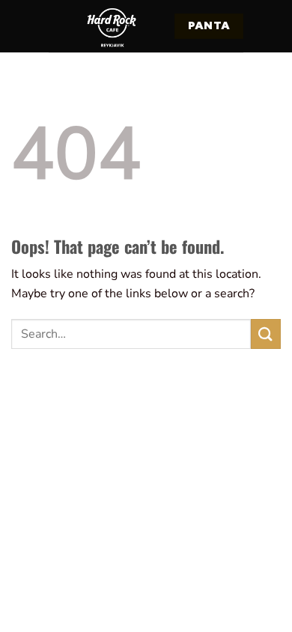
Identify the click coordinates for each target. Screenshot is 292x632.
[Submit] (266, 333)
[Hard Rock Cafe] (111, 26)
